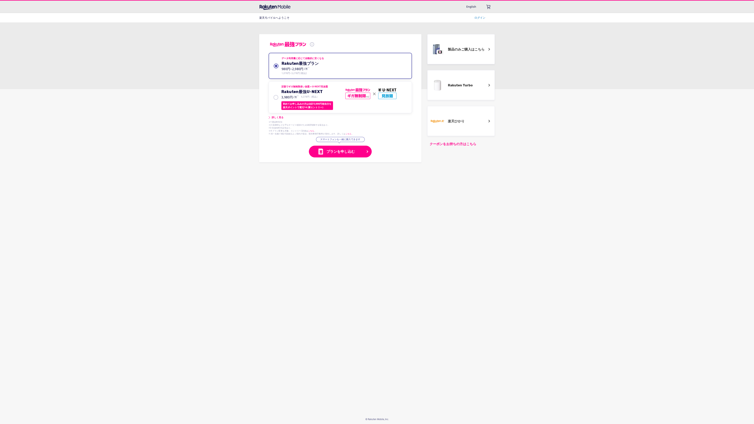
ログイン (479, 17)
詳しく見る (278, 117)
